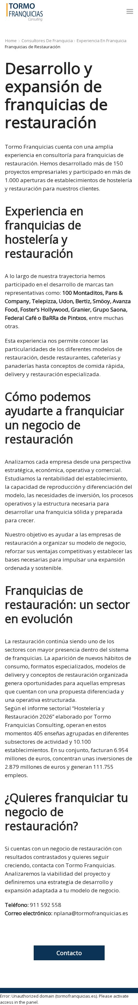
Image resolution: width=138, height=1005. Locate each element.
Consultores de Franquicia (47, 40)
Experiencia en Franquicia (101, 40)
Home (11, 40)
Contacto (69, 953)
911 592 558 (45, 904)
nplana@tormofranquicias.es (91, 913)
